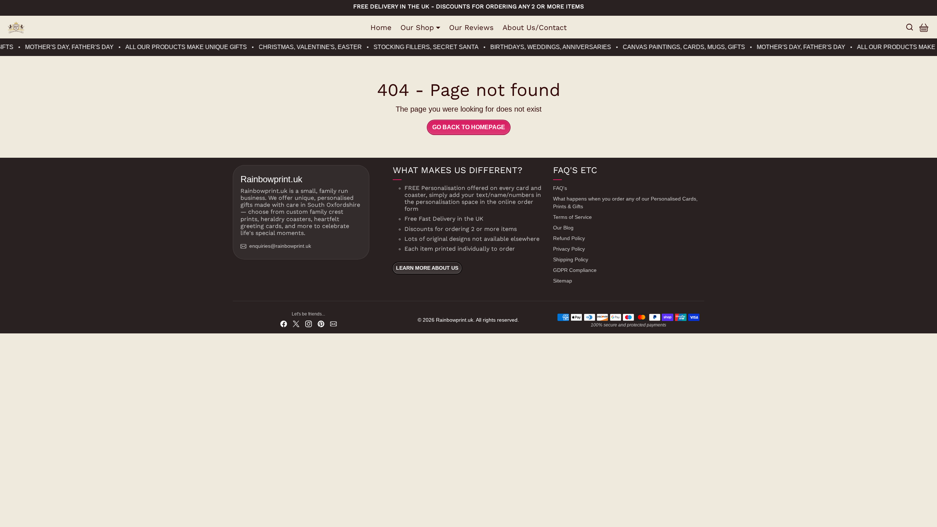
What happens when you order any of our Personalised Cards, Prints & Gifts (625, 202)
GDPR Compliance (575, 270)
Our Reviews (471, 27)
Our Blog (563, 228)
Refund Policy (569, 238)
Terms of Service (572, 217)
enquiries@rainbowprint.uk (280, 246)
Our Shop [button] (417, 27)
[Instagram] (308, 323)
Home (381, 27)
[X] (296, 323)
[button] (910, 27)
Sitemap (562, 281)
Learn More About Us (427, 268)
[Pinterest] (321, 323)
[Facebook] (283, 323)
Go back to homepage (468, 127)
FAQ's (560, 188)
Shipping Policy (570, 259)
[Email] (333, 323)
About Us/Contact (535, 27)
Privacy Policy (569, 249)
